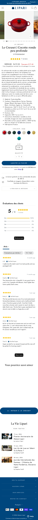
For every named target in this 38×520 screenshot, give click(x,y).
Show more (19, 355)
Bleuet (19, 133)
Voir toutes (19, 429)
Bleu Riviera (19, 138)
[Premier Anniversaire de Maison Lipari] (7, 436)
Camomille (34, 133)
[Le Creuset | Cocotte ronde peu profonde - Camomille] (10, 395)
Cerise (4, 133)
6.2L (19, 148)
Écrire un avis (19, 238)
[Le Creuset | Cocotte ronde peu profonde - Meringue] (6, 395)
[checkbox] (29, 253)
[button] (19, 218)
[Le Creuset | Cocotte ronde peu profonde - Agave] (8, 395)
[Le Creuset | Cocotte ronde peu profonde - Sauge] (3, 395)
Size (19, 144)
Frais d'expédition (8, 66)
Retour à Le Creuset (20, 411)
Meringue (24, 133)
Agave (29, 133)
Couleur (19, 129)
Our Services (18, 492)
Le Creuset (19, 44)
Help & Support (18, 480)
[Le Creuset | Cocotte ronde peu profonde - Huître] (6, 393)
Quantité (19, 153)
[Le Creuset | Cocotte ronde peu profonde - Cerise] (3, 393)
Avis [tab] (6, 246)
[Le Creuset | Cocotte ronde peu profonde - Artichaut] (8, 393)
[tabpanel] (19, 305)
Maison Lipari (18, 486)
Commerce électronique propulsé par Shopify (19, 518)
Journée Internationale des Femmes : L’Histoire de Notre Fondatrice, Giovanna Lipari (25, 463)
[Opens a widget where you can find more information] (30, 516)
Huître (9, 133)
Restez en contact (18, 499)
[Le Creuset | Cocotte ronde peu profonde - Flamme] (13, 393)
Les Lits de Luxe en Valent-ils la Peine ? (24, 449)
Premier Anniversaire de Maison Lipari (23, 437)
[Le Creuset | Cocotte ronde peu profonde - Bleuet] (10, 393)
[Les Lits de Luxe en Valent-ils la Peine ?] (7, 448)
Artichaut (14, 133)
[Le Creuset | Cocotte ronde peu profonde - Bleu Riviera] (13, 395)
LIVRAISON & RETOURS (19, 188)
